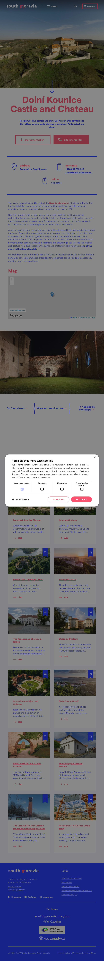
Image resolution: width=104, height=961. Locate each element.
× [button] (95, 457)
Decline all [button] (58, 499)
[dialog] (52, 480)
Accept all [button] (81, 499)
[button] (20, 499)
